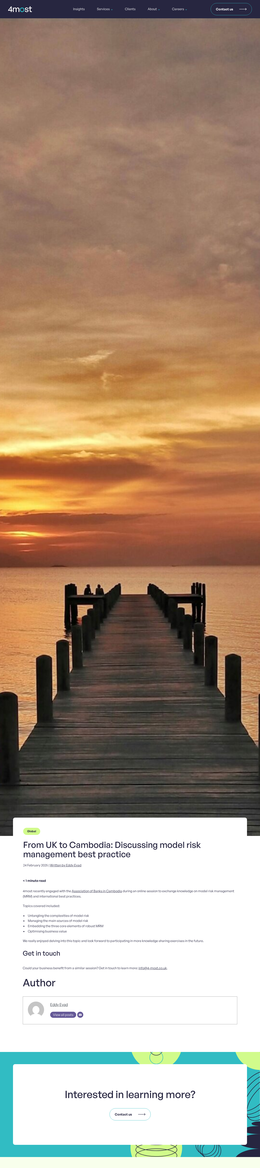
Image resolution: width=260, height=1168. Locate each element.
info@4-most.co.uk (153, 968)
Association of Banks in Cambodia (97, 891)
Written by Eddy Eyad (65, 865)
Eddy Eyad (59, 1004)
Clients (130, 9)
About (152, 9)
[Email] (80, 1015)
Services (103, 9)
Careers (178, 9)
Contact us (224, 9)
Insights (79, 9)
